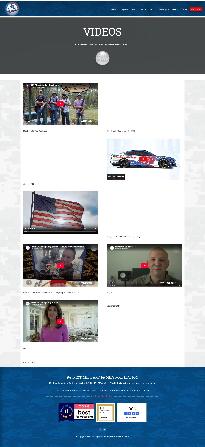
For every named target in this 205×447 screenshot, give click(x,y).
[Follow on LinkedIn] (104, 429)
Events (133, 10)
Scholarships (162, 10)
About (113, 10)
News (174, 10)
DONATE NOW (196, 9)
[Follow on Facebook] (100, 429)
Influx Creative (124, 437)
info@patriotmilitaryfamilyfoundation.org (135, 383)
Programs (124, 10)
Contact (184, 10)
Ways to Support (147, 10)
